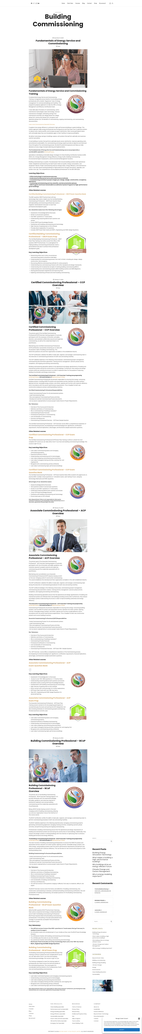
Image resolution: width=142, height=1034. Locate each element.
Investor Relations (99, 1011)
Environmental (96, 969)
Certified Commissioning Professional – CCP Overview (58, 284)
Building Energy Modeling (99, 962)
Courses (31, 1009)
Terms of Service (76, 1007)
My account (32, 1018)
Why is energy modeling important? (102, 875)
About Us (96, 1007)
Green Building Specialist (57, 1007)
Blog (30, 1011)
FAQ (73, 1016)
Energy (94, 967)
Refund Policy (75, 1011)
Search (94, 838)
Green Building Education (99, 972)
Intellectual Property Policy (79, 1014)
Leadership (97, 1009)
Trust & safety (76, 1021)
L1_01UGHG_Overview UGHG (101, 902)
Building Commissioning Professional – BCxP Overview (58, 742)
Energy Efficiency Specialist (58, 1014)
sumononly (97, 910)
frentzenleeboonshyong (101, 889)
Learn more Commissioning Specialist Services (42, 124)
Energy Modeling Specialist (58, 1011)
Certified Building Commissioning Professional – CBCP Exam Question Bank (57, 194)
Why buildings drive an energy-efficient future (102, 865)
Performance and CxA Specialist (59, 1009)
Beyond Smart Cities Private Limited (70, 1031)
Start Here (32, 1006)
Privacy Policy (75, 1009)
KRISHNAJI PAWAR (99, 900)
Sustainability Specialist (57, 1016)
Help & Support (76, 1018)
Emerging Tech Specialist (57, 1023)
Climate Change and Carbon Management (101, 870)
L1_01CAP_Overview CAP (101, 912)
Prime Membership (99, 1016)
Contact (31, 1013)
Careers (96, 1018)
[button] (139, 1018)
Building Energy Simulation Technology (101, 854)
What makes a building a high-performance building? (102, 860)
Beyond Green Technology (101, 1014)
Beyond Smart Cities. (58, 377)
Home (30, 1004)
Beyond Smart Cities (98, 958)
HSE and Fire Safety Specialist (59, 1021)
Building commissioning (98, 960)
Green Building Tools (77, 1023)
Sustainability (96, 974)
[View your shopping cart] (110, 3)
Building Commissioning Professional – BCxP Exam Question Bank (45, 905)
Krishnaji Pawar (49, 152)
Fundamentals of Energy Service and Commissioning (58, 42)
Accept (121, 1029)
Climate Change (97, 965)
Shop (30, 1016)
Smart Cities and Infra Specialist (59, 1018)
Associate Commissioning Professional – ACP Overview (58, 512)
